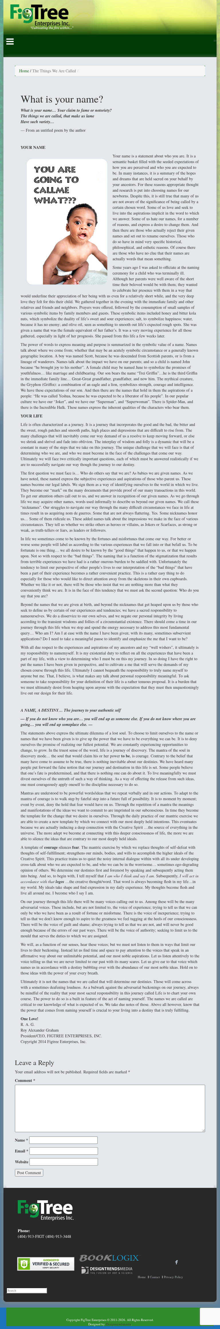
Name (21, 1140)
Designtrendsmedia (118, 1324)
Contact (155, 1277)
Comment (25, 1080)
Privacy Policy (173, 1277)
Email (21, 1151)
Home (24, 70)
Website (21, 1162)
